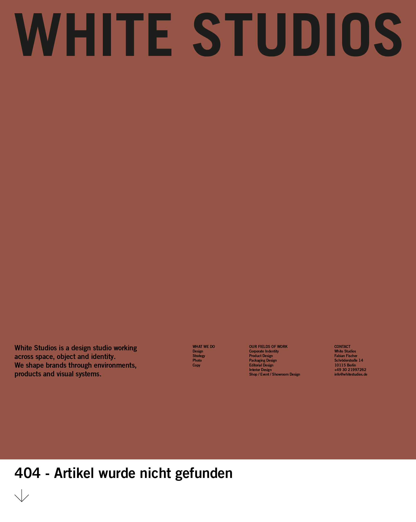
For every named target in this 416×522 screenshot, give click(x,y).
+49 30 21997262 (350, 369)
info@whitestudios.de (350, 374)
